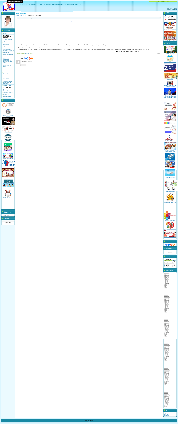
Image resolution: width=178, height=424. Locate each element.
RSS (176, 9)
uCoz (89, 421)
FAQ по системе (167, 414)
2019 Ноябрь (166, 324)
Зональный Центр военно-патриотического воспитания (170, 151)
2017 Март (166, 290)
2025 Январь (166, 386)
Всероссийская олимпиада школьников (8, 115)
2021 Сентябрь (167, 345)
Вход (168, 1)
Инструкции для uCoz (167, 415)
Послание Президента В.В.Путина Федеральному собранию (170, 86)
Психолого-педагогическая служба (170, 202)
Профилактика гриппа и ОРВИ (8, 197)
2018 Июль (166, 307)
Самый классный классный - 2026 (170, 62)
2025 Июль (166, 393)
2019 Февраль (166, 314)
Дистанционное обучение (170, 191)
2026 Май (166, 403)
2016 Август (166, 283)
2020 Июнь (166, 331)
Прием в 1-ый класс (170, 53)
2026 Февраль (166, 400)
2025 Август (166, 394)
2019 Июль (166, 320)
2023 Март (166, 363)
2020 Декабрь (166, 336)
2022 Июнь (166, 354)
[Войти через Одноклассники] (32, 58)
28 (171, 266)
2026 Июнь (166, 404)
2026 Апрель (166, 402)
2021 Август (166, 344)
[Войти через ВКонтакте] (27, 58)
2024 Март (166, 376)
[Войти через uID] (25, 58)
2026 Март (166, 401)
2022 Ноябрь (166, 359)
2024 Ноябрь (166, 384)
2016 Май (166, 280)
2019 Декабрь (166, 325)
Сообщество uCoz (167, 413)
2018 (21, 15)
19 (168, 265)
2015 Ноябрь (166, 274)
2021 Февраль (166, 338)
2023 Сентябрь (167, 370)
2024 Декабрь (166, 385)
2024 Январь (166, 374)
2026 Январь (166, 399)
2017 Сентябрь (167, 297)
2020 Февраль (166, 327)
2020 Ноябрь (166, 335)
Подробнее (8, 151)
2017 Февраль (166, 289)
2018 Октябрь (166, 310)
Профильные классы (8, 141)
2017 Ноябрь (166, 299)
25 (166, 266)
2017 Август (166, 296)
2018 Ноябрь (166, 311)
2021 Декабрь (166, 348)
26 (168, 266)
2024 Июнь (166, 379)
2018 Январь (166, 301)
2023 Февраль (166, 362)
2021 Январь (166, 337)
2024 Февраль (166, 375)
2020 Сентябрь (167, 333)
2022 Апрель (166, 352)
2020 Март (166, 328)
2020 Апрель (166, 329)
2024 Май (166, 378)
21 (171, 265)
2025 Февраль (166, 387)
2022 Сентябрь (167, 357)
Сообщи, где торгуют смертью (170, 160)
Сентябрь (24, 15)
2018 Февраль (166, 302)
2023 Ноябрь (166, 372)
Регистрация (163, 1)
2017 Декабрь (166, 300)
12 (168, 264)
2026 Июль (166, 405)
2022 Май (166, 353)
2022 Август (166, 356)
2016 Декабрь (166, 287)
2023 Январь (166, 361)
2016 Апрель (166, 279)
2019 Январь (166, 313)
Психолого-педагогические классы (170, 237)
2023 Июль (166, 368)
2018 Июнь (166, 306)
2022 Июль (166, 355)
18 (166, 265)
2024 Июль (166, 380)
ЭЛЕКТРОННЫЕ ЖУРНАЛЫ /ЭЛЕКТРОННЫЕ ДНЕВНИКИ (170, 177)
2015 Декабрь (166, 275)
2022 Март (166, 351)
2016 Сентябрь (167, 284)
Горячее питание (170, 79)
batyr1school (27, 53)
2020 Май (166, 330)
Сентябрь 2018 (168, 259)
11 (166, 264)
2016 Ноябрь (166, 286)
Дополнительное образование (170, 220)
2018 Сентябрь (167, 309)
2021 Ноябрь (166, 347)
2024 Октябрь (166, 383)
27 (169, 266)
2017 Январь (166, 288)
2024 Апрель (166, 377)
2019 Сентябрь (167, 322)
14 (171, 264)
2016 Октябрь (166, 285)
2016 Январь (166, 276)
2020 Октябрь (166, 334)
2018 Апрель (166, 304)
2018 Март (166, 303)
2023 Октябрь (166, 371)
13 (169, 264)
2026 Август (166, 406)
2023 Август (166, 369)
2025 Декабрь (166, 398)
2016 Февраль (166, 277)
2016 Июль (166, 282)
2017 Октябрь (166, 298)
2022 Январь (166, 349)
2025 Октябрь (166, 396)
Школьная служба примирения (8, 158)
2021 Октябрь (166, 346)
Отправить (23, 65)
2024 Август (166, 381)
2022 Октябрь (166, 358)
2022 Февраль (166, 350)
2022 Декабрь (166, 360)
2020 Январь (166, 326)
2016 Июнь (166, 281)
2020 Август (166, 332)
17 (27, 15)
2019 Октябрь (166, 323)
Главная (158, 1)
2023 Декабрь (166, 373)
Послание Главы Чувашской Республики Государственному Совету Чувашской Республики (170, 96)
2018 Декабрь (166, 312)
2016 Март (166, 278)
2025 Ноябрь (166, 397)
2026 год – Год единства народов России (170, 29)
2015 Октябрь (166, 273)
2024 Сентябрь (167, 382)
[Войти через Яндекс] (30, 58)
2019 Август (166, 321)
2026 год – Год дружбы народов (170, 40)
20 (169, 265)
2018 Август (166, 308)
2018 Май (166, 305)
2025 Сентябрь (167, 395)
